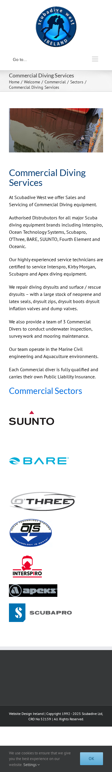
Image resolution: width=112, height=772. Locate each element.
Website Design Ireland (26, 713)
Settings (30, 764)
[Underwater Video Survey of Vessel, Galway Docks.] (56, 130)
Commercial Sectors (45, 391)
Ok (91, 758)
